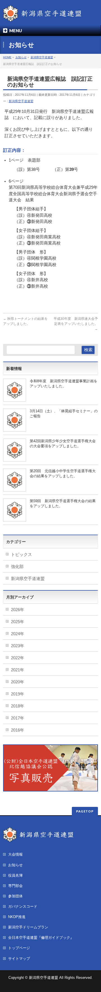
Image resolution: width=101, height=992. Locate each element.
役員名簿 (15, 875)
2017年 (17, 718)
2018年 (17, 706)
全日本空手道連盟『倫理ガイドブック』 (41, 937)
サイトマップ (19, 958)
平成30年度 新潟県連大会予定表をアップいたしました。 (76, 324)
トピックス (21, 554)
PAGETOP (85, 811)
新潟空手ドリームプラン (28, 927)
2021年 (17, 670)
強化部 (17, 566)
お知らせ (15, 865)
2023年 (17, 646)
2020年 (17, 682)
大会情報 (15, 854)
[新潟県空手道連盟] (42, 15)
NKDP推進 (17, 917)
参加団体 (15, 896)
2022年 (17, 658)
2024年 (17, 634)
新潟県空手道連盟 (21, 101)
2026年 (17, 609)
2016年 (17, 730)
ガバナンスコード (22, 906)
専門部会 (15, 886)
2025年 (17, 622)
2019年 (17, 694)
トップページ (19, 948)
